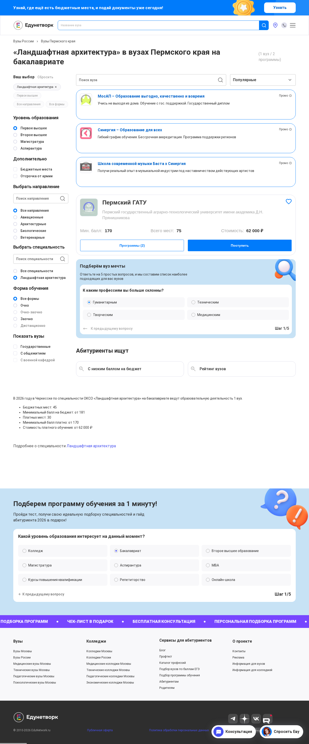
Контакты (239, 651)
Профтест (165, 656)
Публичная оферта (100, 730)
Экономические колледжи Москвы (110, 682)
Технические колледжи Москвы (108, 670)
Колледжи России (98, 657)
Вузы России (23, 41)
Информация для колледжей (252, 670)
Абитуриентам (169, 681)
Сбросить (45, 77)
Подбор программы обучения (179, 675)
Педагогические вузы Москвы (33, 676)
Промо (283, 95)
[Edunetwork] (33, 25)
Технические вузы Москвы (31, 670)
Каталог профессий (172, 663)
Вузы (18, 641)
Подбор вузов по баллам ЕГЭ (179, 669)
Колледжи (96, 641)
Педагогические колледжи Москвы (110, 676)
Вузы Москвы (22, 651)
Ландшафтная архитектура (91, 446)
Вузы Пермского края (58, 41)
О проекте (242, 641)
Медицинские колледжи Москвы (108, 663)
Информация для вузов (248, 663)
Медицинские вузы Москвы (32, 663)
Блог (162, 650)
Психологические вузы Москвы (34, 682)
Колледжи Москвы (99, 651)
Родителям (167, 688)
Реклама (238, 657)
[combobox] (162, 25)
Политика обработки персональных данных (179, 730)
